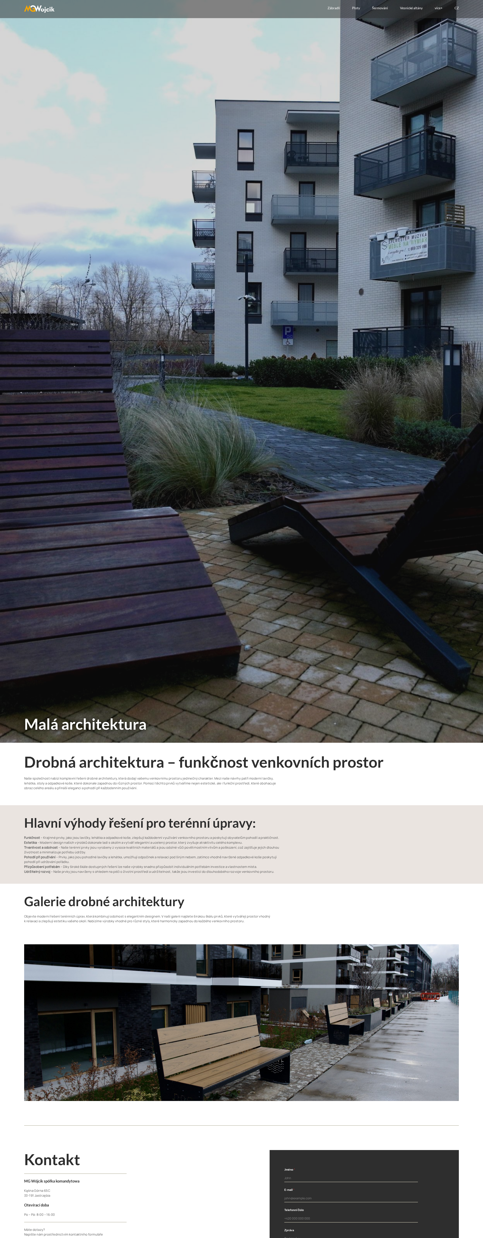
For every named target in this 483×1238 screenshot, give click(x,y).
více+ (438, 8)
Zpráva (289, 1230)
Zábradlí (334, 8)
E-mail (289, 1189)
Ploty (356, 8)
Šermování (380, 8)
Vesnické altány (411, 8)
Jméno (289, 1169)
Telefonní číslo (294, 1210)
